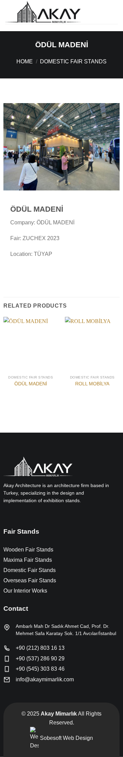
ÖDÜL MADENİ (30, 383)
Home (24, 61)
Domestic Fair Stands (73, 61)
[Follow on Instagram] (15, 515)
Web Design (78, 738)
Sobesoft (50, 738)
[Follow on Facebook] (7, 515)
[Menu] (114, 11)
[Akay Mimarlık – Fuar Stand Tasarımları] (53, 12)
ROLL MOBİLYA (92, 383)
